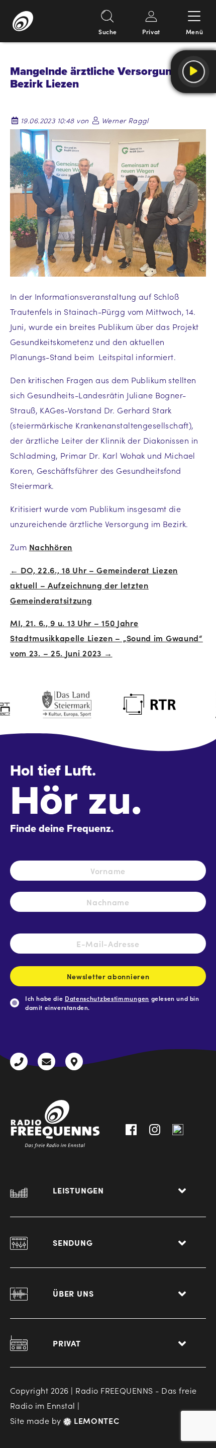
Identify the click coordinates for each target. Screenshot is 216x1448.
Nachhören (50, 546)
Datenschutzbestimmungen (107, 998)
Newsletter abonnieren (108, 976)
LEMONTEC (95, 1420)
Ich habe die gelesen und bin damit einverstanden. (112, 1002)
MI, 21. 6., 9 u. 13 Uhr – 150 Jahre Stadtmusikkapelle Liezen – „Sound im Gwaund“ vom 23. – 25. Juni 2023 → (106, 637)
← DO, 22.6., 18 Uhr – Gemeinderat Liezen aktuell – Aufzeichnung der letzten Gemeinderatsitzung (94, 585)
